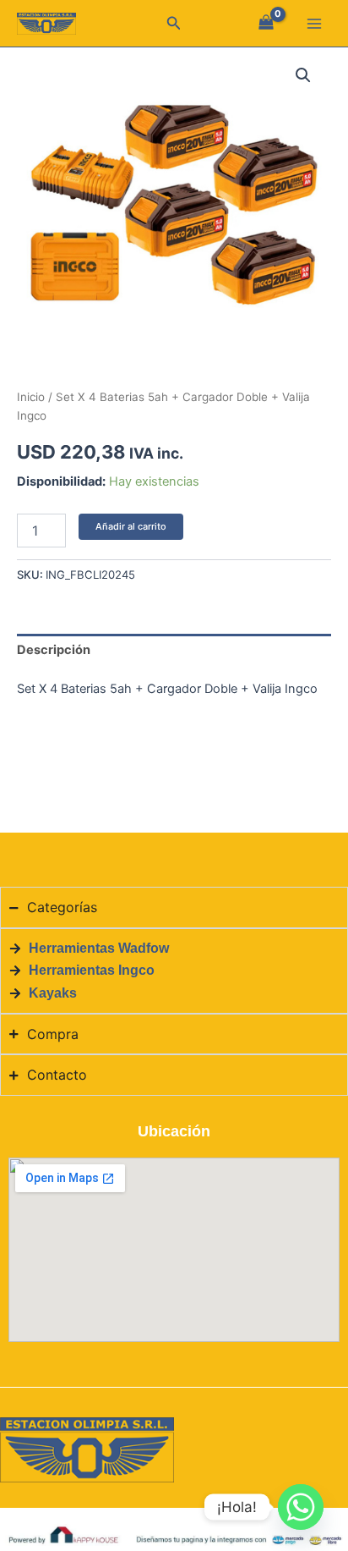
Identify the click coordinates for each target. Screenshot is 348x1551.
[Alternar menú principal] (314, 24)
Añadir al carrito (130, 526)
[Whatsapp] (301, 1507)
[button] (174, 23)
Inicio (31, 397)
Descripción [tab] (53, 649)
